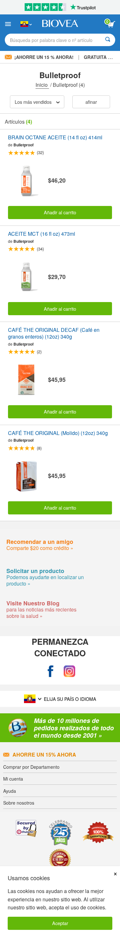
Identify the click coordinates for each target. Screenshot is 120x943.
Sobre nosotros (18, 803)
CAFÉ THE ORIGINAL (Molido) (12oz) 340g (58, 433)
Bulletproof (23, 145)
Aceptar (60, 923)
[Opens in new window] (50, 671)
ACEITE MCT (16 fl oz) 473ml (41, 234)
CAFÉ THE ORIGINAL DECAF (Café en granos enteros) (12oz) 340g (54, 333)
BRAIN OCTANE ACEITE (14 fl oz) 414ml (55, 137)
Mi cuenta (13, 778)
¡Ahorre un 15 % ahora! (44, 57)
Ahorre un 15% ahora (44, 754)
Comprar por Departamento (31, 767)
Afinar (91, 101)
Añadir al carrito (60, 212)
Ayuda (9, 791)
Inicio (42, 84)
